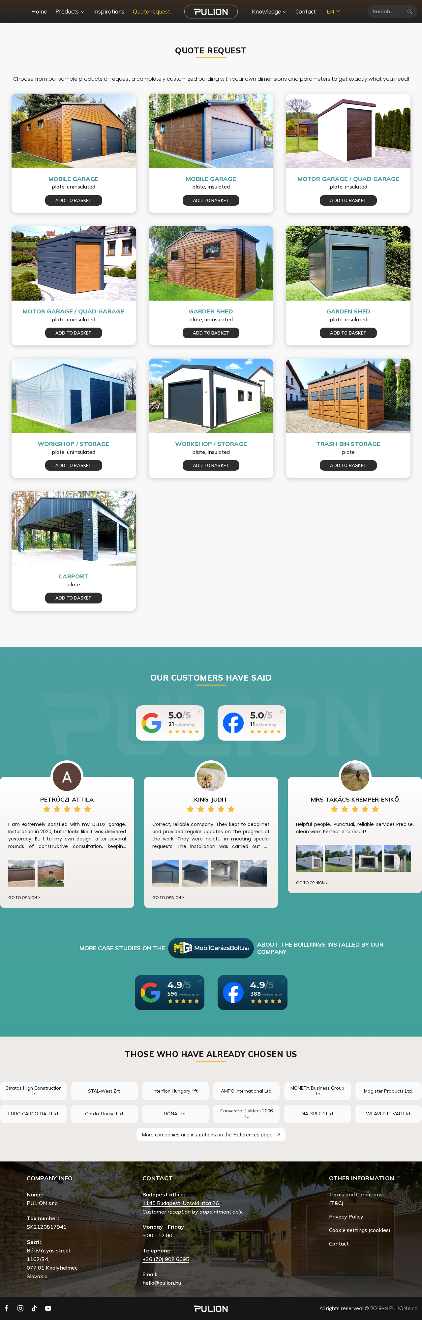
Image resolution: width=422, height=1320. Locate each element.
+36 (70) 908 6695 (165, 1259)
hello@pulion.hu (161, 1282)
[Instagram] (20, 1308)
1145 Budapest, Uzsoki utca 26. (181, 1203)
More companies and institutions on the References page (211, 1134)
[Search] (409, 11)
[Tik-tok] (34, 1308)
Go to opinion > (24, 897)
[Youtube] (48, 1308)
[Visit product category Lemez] (74, 131)
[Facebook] (6, 1308)
